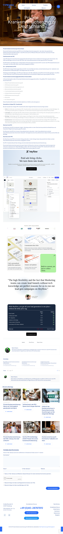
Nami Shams (18, 30)
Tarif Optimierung (43, 526)
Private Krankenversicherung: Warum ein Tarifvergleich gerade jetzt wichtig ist (12, 406)
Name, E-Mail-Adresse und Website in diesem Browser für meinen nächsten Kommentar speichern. (28, 473)
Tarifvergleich (51, 526)
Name (5, 468)
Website (43, 468)
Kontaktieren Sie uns (55, 507)
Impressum (57, 511)
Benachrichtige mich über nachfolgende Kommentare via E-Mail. (20, 482)
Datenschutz (57, 513)
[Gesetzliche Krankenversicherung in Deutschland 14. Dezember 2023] (62, 529)
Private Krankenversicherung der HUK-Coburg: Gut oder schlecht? (11, 438)
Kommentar (6, 455)
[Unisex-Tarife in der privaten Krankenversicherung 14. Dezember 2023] (1, 529)
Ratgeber (57, 515)
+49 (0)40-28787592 (31, 507)
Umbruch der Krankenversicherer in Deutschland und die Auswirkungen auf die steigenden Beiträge (48, 410)
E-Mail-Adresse (26, 468)
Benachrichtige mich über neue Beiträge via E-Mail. (17, 485)
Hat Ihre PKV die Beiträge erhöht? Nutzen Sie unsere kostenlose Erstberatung (30, 438)
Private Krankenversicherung (42, 30)
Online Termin (56, 509)
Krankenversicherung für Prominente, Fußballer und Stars (50, 438)
